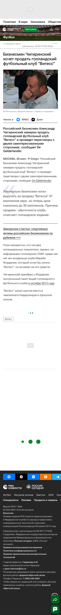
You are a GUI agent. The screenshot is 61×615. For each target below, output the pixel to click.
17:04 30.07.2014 (11, 44)
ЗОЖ (50, 495)
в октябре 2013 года (41, 283)
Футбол (7, 495)
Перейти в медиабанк (44, 111)
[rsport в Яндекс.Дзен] (21, 477)
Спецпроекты (10, 500)
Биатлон (40, 495)
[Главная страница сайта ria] (3, 29)
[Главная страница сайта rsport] (19, 29)
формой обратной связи (32, 575)
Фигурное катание (23, 495)
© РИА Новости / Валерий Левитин (18, 111)
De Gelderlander (41, 180)
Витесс (8, 319)
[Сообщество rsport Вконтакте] (33, 477)
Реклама (26, 500)
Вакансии (8, 513)
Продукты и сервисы (45, 500)
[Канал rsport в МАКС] (9, 477)
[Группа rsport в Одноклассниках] (46, 477)
